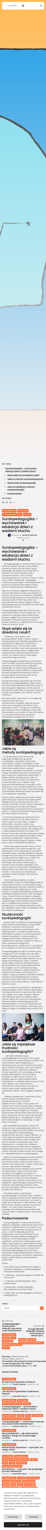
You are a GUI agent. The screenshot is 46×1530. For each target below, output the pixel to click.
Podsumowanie (14, 493)
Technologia (30, 1484)
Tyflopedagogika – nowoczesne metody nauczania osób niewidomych (23, 1422)
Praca (13, 1338)
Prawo (12, 1463)
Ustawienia (33, 1517)
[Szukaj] (42, 1308)
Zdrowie (27, 514)
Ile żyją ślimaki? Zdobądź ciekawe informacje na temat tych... (35, 1332)
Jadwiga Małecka (29, 535)
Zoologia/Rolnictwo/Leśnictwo (31, 1343)
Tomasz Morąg (19, 1384)
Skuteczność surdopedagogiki (21, 483)
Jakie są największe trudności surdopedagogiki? (21, 488)
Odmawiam (13, 1517)
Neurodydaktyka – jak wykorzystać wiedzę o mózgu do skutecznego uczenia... (20, 1435)
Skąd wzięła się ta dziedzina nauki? (23, 475)
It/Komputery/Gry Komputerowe (16, 1459)
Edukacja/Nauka (9, 511)
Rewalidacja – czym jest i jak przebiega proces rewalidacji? (22, 1470)
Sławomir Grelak (19, 1396)
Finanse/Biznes (33, 1478)
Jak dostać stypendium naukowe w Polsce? (20, 1392)
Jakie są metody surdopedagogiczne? (25, 479)
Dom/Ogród (7, 1456)
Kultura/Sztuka (28, 1481)
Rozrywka (31, 1339)
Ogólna (6, 1338)
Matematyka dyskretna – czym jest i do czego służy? (22, 1448)
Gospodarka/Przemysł (11, 1481)
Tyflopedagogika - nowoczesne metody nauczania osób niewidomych (12, 1327)
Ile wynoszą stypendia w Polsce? (18, 1382)
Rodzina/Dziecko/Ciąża (12, 514)
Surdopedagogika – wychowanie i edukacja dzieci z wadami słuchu (21, 469)
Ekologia (22, 1339)
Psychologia (23, 511)
